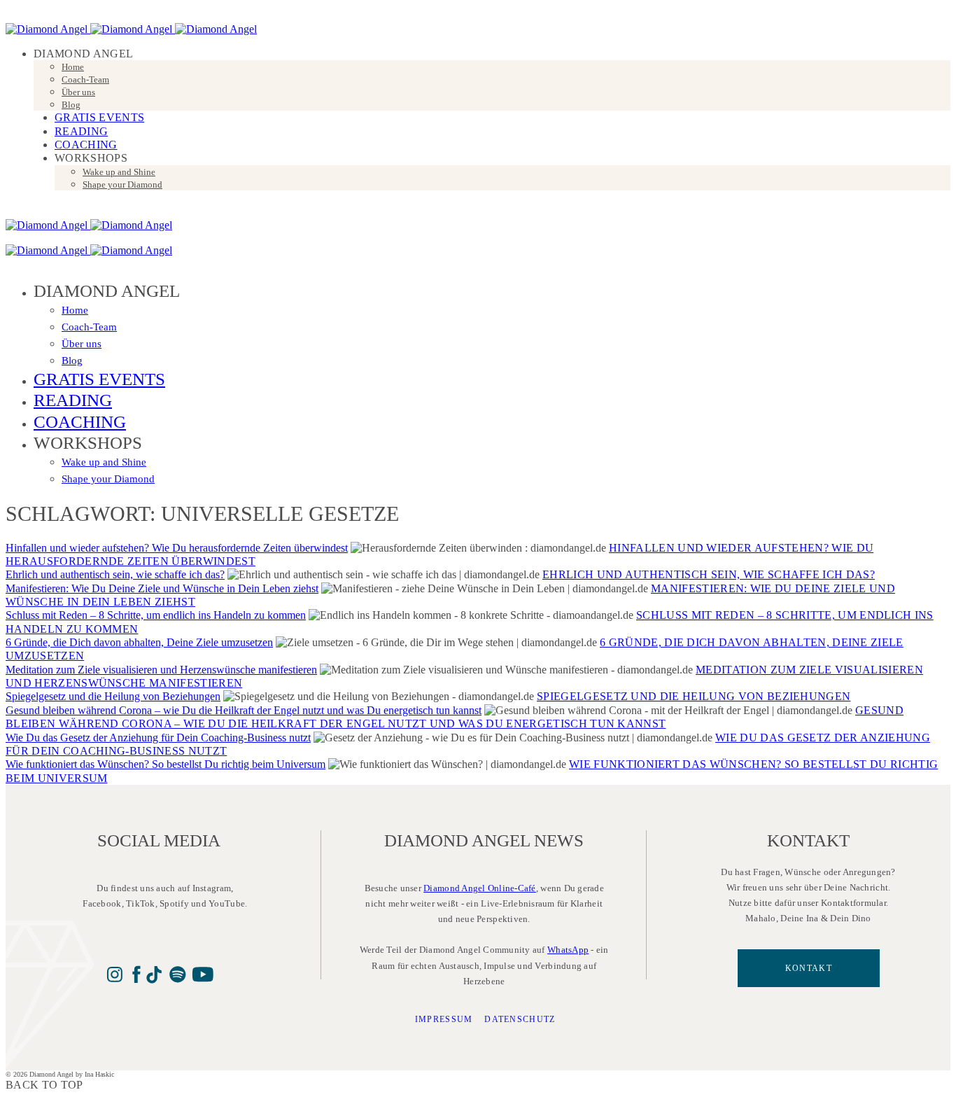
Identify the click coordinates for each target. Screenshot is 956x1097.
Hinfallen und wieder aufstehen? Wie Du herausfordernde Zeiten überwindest (177, 548)
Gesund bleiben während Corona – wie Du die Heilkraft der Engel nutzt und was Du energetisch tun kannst (243, 710)
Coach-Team (85, 79)
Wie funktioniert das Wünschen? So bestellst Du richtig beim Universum (165, 764)
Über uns (78, 92)
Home (73, 67)
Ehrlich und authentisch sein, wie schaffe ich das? (115, 574)
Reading (81, 131)
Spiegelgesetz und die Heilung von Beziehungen (113, 696)
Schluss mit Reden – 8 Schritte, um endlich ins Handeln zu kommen (156, 615)
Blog (71, 104)
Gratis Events (99, 117)
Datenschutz (520, 1019)
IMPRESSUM (444, 1019)
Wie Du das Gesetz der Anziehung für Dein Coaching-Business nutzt (158, 737)
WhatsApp (568, 949)
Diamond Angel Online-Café (479, 888)
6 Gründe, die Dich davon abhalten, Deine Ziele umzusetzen (139, 642)
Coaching (86, 145)
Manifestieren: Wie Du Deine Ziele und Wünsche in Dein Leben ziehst (162, 588)
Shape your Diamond (122, 184)
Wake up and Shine (119, 172)
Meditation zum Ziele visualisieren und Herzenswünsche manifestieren (161, 670)
